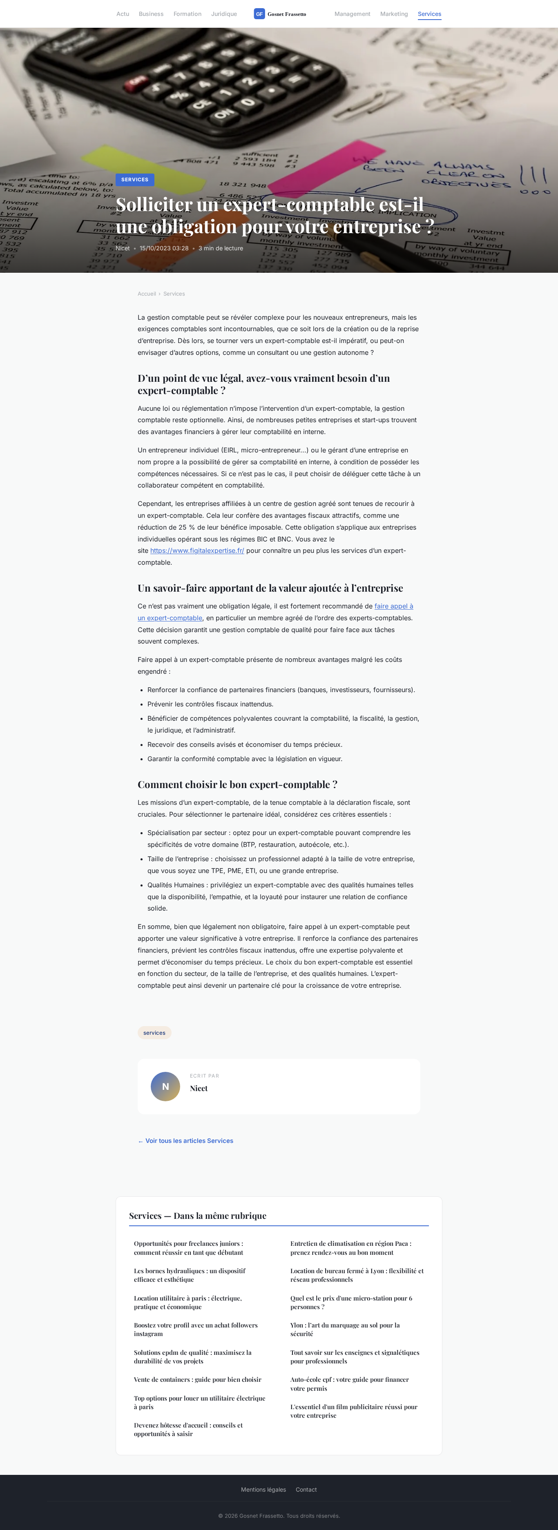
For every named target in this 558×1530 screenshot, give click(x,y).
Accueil (147, 293)
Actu (122, 13)
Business (151, 13)
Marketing (394, 13)
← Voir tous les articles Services (185, 1141)
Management (353, 13)
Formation (187, 13)
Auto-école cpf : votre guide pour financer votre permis (349, 1383)
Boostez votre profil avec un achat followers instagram (196, 1329)
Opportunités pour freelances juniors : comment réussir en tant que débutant (188, 1247)
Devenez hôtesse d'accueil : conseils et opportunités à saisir (188, 1429)
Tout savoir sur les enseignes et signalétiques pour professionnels (355, 1356)
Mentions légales (263, 1489)
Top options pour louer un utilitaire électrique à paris (200, 1402)
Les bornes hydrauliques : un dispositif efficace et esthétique (189, 1275)
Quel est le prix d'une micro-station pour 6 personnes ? (351, 1302)
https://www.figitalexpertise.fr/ (197, 550)
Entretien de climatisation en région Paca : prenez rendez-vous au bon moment (350, 1247)
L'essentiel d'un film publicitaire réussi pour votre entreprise (353, 1411)
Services (430, 13)
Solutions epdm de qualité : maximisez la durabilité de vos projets (193, 1356)
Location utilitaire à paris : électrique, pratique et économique (188, 1302)
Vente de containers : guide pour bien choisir (197, 1379)
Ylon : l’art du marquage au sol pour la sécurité (345, 1329)
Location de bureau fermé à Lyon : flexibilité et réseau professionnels (357, 1275)
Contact (306, 1489)
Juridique (224, 13)
